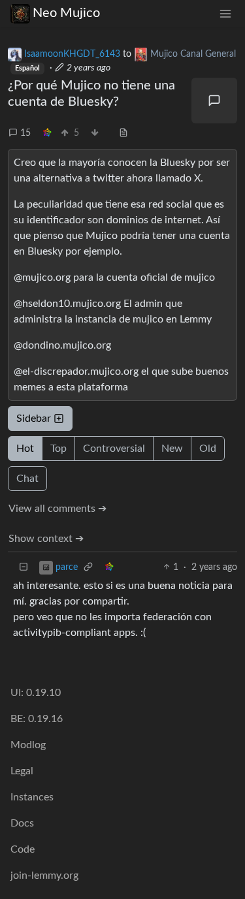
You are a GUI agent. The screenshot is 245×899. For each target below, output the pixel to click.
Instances (32, 797)
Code (22, 849)
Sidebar (33, 418)
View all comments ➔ (57, 508)
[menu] (225, 13)
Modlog (28, 745)
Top (58, 448)
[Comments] (214, 100)
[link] (47, 133)
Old (207, 448)
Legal (21, 771)
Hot (25, 448)
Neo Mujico (66, 13)
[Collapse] (23, 568)
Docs (22, 823)
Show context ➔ (46, 538)
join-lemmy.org (44, 875)
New (172, 448)
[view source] (123, 133)
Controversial (114, 448)
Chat (27, 478)
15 (25, 133)
